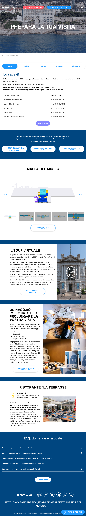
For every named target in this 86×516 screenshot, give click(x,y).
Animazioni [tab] (59, 66)
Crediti (55, 513)
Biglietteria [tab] (76, 66)
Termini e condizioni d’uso (45, 513)
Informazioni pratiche (20, 513)
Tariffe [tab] (26, 66)
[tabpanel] (43, 99)
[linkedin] (58, 495)
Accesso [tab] (43, 66)
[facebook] (45, 495)
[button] (5, 192)
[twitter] (52, 495)
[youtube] (71, 495)
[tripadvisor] (64, 495)
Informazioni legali (32, 513)
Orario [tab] (10, 66)
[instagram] (39, 495)
